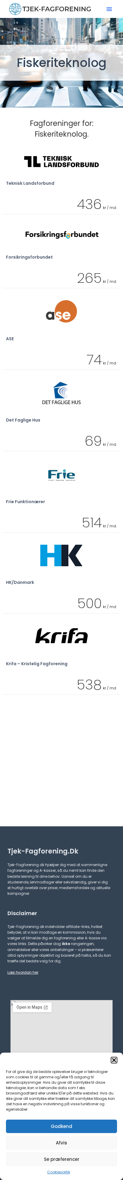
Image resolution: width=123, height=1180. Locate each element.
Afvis (61, 1143)
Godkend (61, 1126)
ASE (10, 339)
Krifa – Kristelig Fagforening (36, 664)
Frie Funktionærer (25, 502)
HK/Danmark (20, 582)
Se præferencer (61, 1159)
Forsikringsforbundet (29, 257)
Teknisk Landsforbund (30, 183)
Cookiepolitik (58, 1172)
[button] (114, 1060)
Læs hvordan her (22, 972)
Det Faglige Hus (23, 420)
